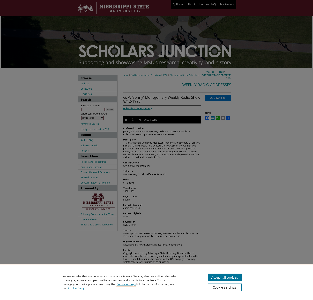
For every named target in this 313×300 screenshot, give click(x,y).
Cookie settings (126, 284)
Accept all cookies (224, 277)
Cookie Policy (76, 288)
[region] (156, 282)
